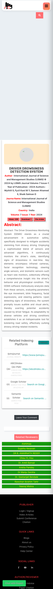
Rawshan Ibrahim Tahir (26, 481)
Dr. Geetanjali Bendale (26, 477)
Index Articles (26, 514)
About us (26, 542)
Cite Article (39, 219)
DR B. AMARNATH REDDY (26, 453)
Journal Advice (26, 583)
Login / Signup (26, 511)
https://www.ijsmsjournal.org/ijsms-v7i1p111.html (34, 355)
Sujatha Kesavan (26, 448)
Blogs (26, 538)
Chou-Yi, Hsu (26, 458)
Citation (26, 522)
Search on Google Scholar (36, 384)
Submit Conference (27, 518)
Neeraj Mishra (26, 486)
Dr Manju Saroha (26, 472)
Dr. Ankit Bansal (26, 462)
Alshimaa (26, 443)
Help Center (26, 551)
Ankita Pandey (26, 467)
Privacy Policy (26, 546)
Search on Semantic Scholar (34, 398)
